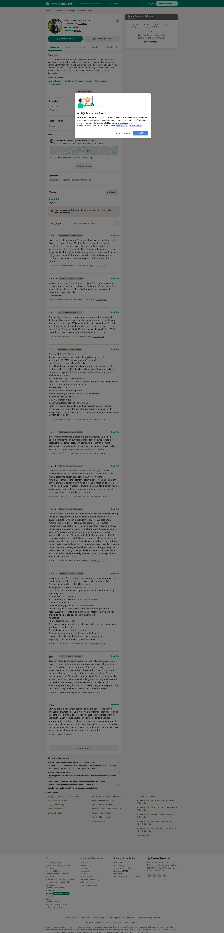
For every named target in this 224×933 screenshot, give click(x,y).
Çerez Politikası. (136, 126)
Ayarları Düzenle (123, 133)
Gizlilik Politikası (122, 126)
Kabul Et (140, 133)
